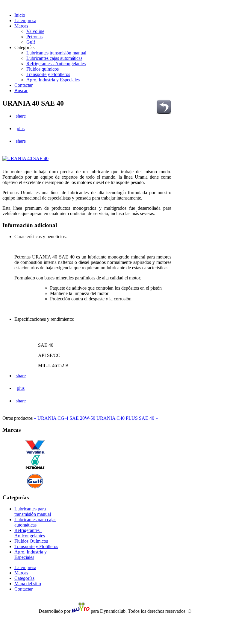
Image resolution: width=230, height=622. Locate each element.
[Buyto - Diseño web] (81, 611)
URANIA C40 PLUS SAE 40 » (127, 418)
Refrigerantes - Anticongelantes (29, 533)
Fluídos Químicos (31, 541)
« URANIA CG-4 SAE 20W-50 (65, 418)
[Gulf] (35, 481)
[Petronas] (35, 461)
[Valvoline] (35, 446)
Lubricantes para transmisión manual (32, 511)
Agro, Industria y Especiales (30, 554)
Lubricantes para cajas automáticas (35, 522)
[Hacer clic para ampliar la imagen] (27, 158)
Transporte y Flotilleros (36, 546)
